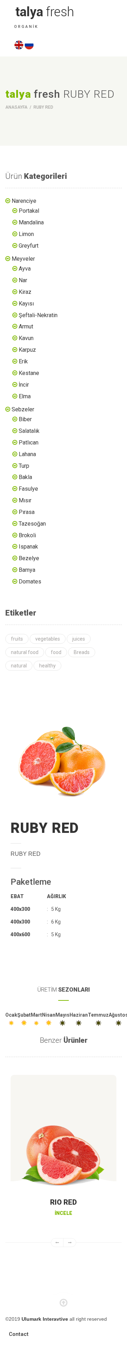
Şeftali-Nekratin (38, 315)
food (56, 652)
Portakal (29, 210)
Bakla (25, 477)
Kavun (26, 338)
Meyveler (23, 258)
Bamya (27, 570)
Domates (30, 581)
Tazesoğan (32, 523)
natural (19, 665)
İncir (24, 384)
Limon (26, 234)
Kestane (29, 373)
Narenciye (24, 201)
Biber (25, 419)
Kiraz (25, 292)
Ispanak (28, 546)
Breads (82, 652)
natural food (24, 652)
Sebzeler (23, 409)
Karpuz (27, 349)
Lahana (27, 454)
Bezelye (29, 558)
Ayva (25, 268)
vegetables (47, 639)
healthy (47, 665)
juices (78, 639)
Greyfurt (28, 245)
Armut (26, 326)
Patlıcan (28, 442)
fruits (17, 639)
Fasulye (28, 488)
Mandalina (31, 222)
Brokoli (27, 535)
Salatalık (29, 431)
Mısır (25, 500)
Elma (25, 396)
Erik (23, 361)
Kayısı (26, 303)
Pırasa (27, 512)
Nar (23, 280)
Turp (24, 465)
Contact (19, 1334)
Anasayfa (17, 107)
